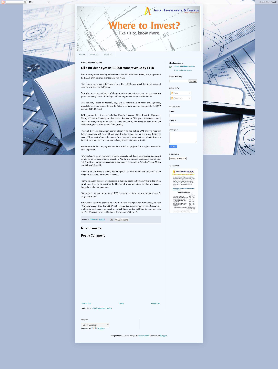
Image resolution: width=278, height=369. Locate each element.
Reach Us (108, 54)
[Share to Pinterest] (127, 219)
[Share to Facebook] (124, 219)
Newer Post (86, 303)
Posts (175, 93)
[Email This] (116, 219)
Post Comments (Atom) (102, 308)
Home (82, 54)
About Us (94, 54)
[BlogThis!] (119, 219)
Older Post (155, 303)
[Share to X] (121, 219)
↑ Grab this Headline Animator (183, 70)
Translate (101, 328)
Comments (177, 98)
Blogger (163, 335)
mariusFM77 (143, 335)
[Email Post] (111, 219)
